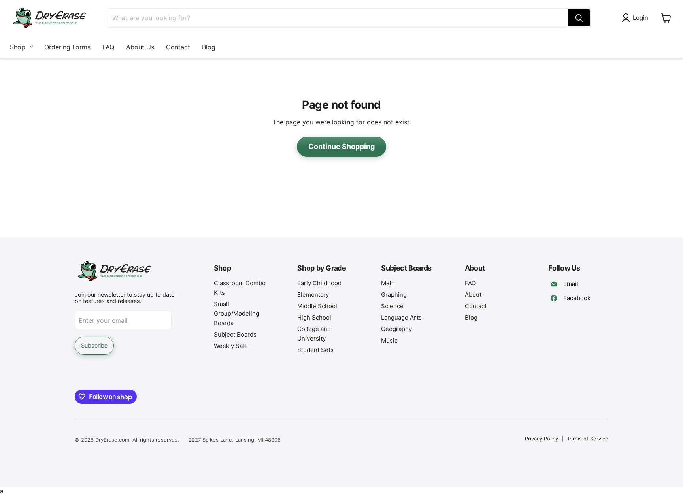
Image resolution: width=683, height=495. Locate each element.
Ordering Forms (67, 47)
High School (314, 317)
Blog (208, 47)
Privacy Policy (541, 438)
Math (388, 283)
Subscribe (94, 345)
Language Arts (401, 317)
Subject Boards (235, 334)
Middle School (317, 306)
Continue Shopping (341, 146)
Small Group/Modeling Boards (236, 313)
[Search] (579, 17)
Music (389, 340)
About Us (140, 47)
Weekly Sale (231, 346)
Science (392, 306)
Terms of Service (587, 438)
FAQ (108, 47)
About (473, 294)
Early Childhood (319, 283)
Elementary (313, 294)
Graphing (394, 294)
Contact (178, 47)
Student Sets (315, 350)
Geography (396, 329)
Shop (17, 47)
